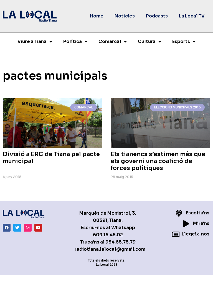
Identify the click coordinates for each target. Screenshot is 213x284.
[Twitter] (17, 228)
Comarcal (109, 41)
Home (96, 16)
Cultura (147, 41)
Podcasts (157, 16)
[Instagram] (28, 228)
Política (72, 41)
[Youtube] (38, 228)
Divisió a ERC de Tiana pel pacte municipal (51, 158)
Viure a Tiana (32, 41)
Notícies (125, 16)
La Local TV (192, 16)
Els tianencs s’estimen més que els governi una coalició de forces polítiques (158, 161)
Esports (181, 41)
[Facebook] (7, 228)
